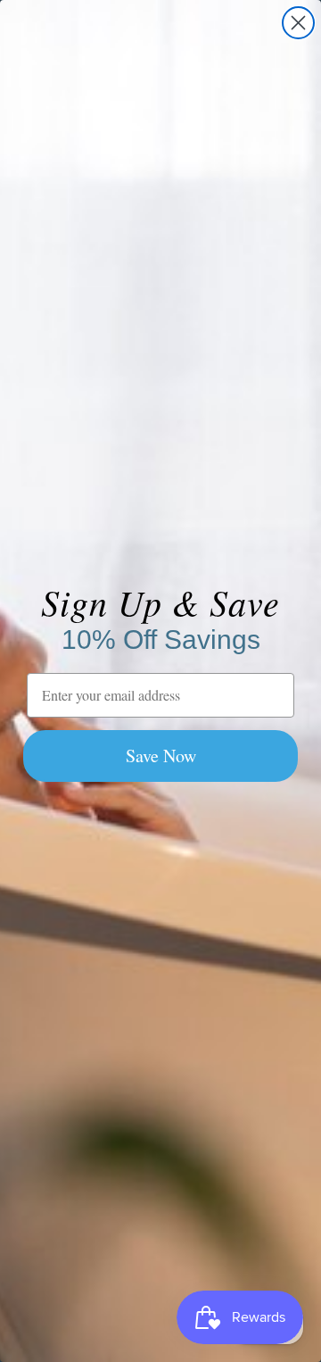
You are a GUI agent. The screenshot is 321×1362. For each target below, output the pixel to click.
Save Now (161, 755)
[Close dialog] (298, 22)
